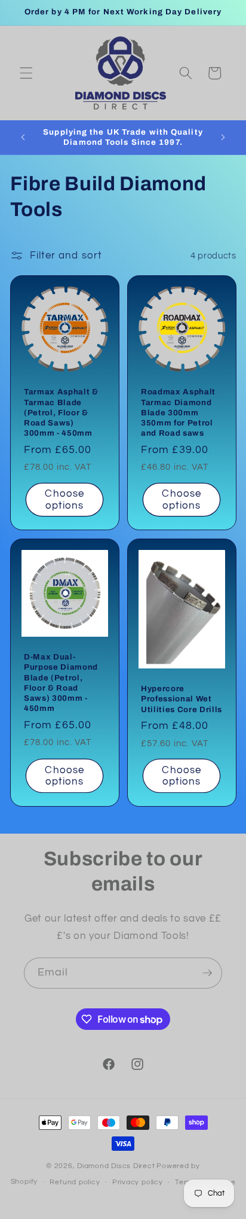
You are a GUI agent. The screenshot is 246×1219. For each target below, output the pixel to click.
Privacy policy (137, 1182)
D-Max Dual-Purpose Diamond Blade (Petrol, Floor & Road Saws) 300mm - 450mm (61, 682)
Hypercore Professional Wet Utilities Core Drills (181, 698)
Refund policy (75, 1182)
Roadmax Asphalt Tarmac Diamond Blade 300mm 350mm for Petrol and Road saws (178, 412)
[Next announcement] (223, 137)
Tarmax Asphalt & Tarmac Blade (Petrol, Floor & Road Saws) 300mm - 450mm (61, 412)
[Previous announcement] (23, 137)
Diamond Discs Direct (116, 1166)
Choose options (64, 499)
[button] (26, 73)
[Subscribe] (207, 973)
